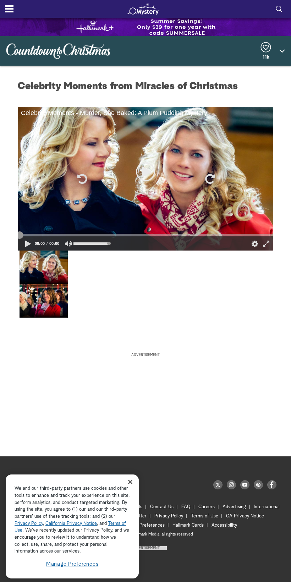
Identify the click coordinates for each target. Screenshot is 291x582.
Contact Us (162, 507)
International (267, 507)
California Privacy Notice (71, 523)
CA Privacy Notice (245, 516)
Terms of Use (204, 516)
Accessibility (224, 525)
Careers (206, 507)
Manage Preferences (72, 564)
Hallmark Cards (188, 525)
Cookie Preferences (144, 525)
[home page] (143, 9)
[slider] (145, 235)
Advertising (234, 507)
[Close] (130, 481)
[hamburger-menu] (9, 9)
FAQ (186, 507)
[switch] (68, 243)
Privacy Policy (168, 516)
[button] (81, 179)
